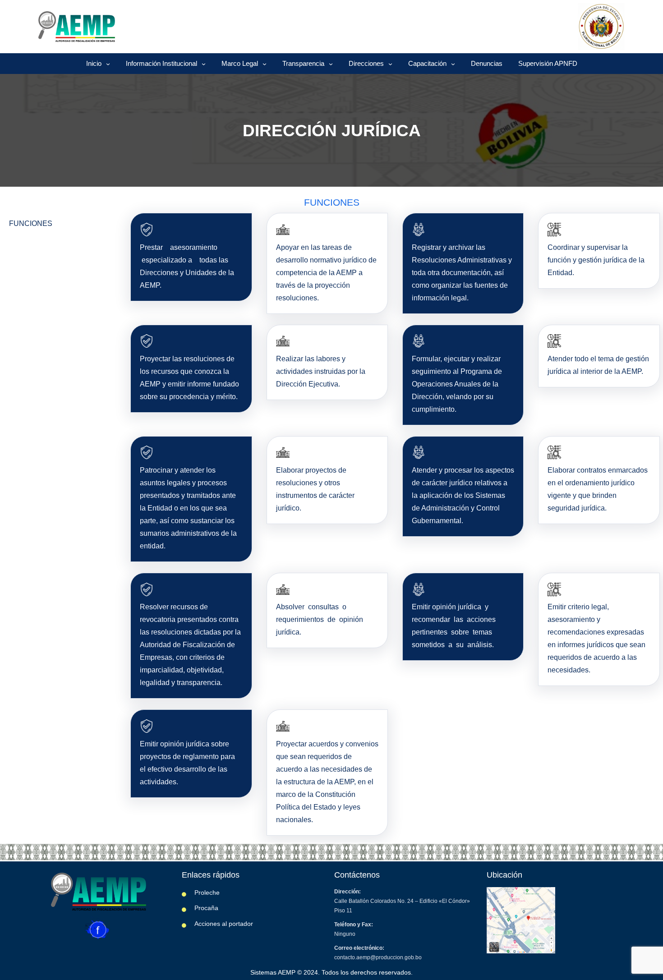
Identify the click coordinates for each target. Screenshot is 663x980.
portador (241, 923)
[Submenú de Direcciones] (390, 64)
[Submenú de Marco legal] (264, 64)
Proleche (207, 892)
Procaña (206, 907)
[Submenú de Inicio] (108, 64)
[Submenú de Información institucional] (204, 64)
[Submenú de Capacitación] (453, 64)
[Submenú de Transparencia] (331, 64)
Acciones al (211, 923)
